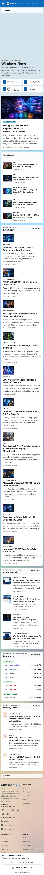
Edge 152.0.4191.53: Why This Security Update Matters (25, 191)
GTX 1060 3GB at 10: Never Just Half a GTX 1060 (20, 346)
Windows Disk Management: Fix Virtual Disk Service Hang (27, 637)
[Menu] (3, 3)
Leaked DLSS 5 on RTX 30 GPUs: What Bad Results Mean (26, 216)
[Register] (32, 3)
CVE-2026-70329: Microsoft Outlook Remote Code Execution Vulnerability (24, 718)
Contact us (27, 841)
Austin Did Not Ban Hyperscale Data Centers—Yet (20, 283)
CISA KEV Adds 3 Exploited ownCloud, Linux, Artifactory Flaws (24, 739)
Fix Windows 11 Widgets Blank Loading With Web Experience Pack (26, 582)
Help (25, 838)
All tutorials (35, 571)
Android (7, 821)
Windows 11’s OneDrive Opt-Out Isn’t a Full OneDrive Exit (21, 412)
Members (4, 845)
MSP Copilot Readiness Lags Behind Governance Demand (20, 315)
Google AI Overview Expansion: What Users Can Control (15, 128)
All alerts (36, 706)
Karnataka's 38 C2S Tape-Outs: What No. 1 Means (20, 550)
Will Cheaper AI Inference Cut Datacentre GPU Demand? (25, 203)
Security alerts (28, 792)
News (25, 788)
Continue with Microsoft (23, 862)
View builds (35, 654)
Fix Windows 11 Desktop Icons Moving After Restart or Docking (26, 601)
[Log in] (28, 3)
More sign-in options (22, 872)
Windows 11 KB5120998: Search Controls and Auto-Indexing (18, 248)
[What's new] (37, 3)
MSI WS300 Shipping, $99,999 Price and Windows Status (21, 484)
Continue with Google (23, 868)
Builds (25, 799)
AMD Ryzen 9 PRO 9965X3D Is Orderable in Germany (25, 165)
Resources (27, 803)
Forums (4, 838)
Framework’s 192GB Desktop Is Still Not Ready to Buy (25, 178)
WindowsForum (9, 829)
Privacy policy (28, 849)
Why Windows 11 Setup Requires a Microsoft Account (19, 381)
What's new (5, 841)
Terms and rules (28, 845)
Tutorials (26, 796)
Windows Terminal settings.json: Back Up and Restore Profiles (24, 619)
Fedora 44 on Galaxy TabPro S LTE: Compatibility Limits (19, 518)
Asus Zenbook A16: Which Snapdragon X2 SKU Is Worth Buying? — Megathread (21, 448)
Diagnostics (8, 825)
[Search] (41, 3)
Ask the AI (4, 849)
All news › (36, 228)
